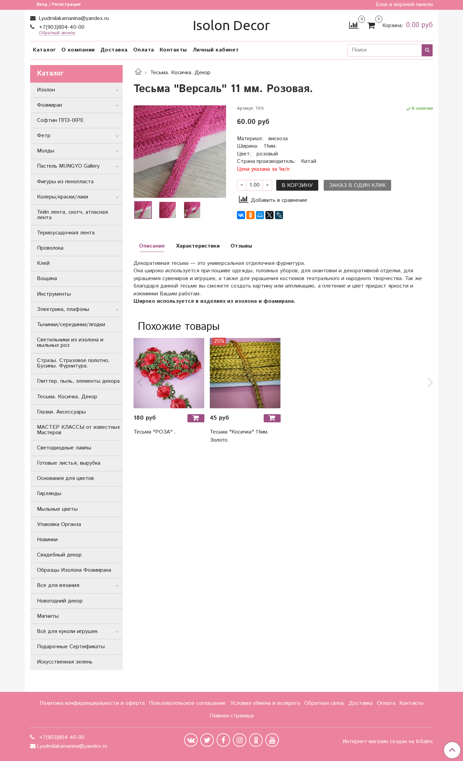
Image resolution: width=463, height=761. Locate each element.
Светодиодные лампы (64, 448)
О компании (78, 50)
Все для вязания (58, 585)
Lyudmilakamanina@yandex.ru (73, 18)
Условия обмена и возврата (265, 703)
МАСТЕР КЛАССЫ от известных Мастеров (78, 430)
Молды (45, 151)
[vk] (191, 740)
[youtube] (272, 740)
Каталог (44, 50)
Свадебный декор (59, 555)
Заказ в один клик (357, 185)
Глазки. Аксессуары (61, 412)
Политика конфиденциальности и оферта (92, 703)
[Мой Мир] (260, 215)
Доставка (114, 50)
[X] (269, 215)
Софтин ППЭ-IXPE (60, 120)
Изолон (46, 90)
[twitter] (207, 740)
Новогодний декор (60, 601)
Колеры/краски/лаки (62, 197)
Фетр (44, 136)
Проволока (50, 248)
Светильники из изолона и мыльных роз (70, 342)
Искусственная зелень (65, 662)
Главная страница (232, 716)
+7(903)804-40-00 (60, 27)
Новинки (47, 540)
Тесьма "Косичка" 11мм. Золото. (239, 436)
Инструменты (54, 294)
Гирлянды (49, 494)
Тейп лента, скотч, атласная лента (72, 214)
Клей (43, 263)
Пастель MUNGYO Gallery (68, 166)
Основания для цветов (65, 478)
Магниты (48, 616)
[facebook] (223, 740)
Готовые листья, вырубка (68, 463)
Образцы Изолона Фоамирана (74, 570)
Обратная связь (324, 703)
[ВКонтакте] (241, 215)
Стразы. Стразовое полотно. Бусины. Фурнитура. (73, 363)
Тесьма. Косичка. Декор (180, 73)
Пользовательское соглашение (187, 703)
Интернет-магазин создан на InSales (388, 741)
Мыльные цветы (57, 509)
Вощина (47, 278)
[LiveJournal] (279, 215)
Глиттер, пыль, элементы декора (78, 381)
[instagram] (239, 740)
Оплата (143, 50)
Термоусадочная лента (66, 233)
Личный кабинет (216, 50)
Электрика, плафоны (63, 309)
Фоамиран (49, 105)
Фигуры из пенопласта (65, 182)
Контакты (173, 50)
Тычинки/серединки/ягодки (71, 325)
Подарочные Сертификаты (71, 647)
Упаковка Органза (59, 524)
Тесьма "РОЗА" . (155, 432)
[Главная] (138, 73)
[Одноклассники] (250, 215)
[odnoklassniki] (256, 740)
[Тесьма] (180, 151)
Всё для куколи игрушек (67, 631)
